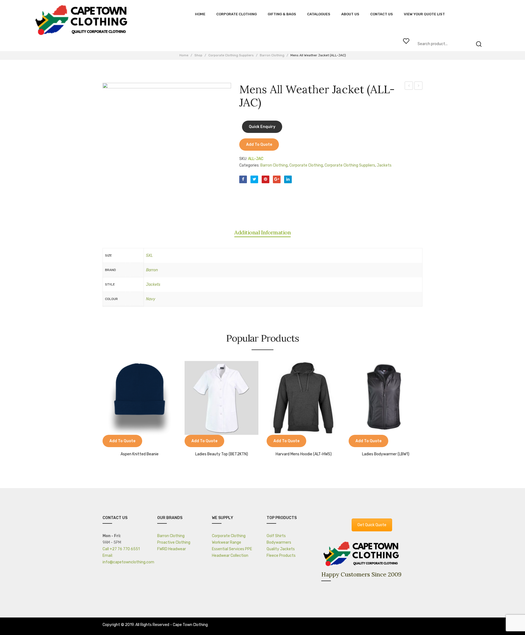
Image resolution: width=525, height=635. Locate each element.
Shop (198, 55)
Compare (109, 441)
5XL (149, 255)
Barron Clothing (272, 55)
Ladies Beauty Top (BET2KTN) (221, 454)
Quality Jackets (281, 549)
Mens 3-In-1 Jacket (409, 86)
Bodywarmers (279, 542)
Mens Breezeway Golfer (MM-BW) (418, 86)
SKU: (243, 158)
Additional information (262, 232)
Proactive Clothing (173, 542)
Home (183, 55)
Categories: (249, 165)
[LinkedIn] (288, 179)
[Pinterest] (265, 179)
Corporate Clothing (306, 165)
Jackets (384, 165)
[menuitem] (200, 14)
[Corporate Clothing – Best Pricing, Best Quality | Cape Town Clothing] (83, 20)
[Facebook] (243, 179)
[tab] (262, 232)
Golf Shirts (276, 536)
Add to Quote (259, 144)
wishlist (406, 41)
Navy (150, 299)
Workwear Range (226, 542)
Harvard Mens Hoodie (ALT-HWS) (304, 454)
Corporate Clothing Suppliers (231, 55)
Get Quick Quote (371, 525)
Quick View (123, 441)
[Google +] (277, 179)
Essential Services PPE (232, 549)
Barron (152, 270)
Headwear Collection (230, 555)
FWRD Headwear (171, 549)
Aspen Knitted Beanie (140, 454)
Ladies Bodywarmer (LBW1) (385, 454)
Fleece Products (281, 555)
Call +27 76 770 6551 (121, 549)
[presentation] (97, 406)
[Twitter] (254, 179)
